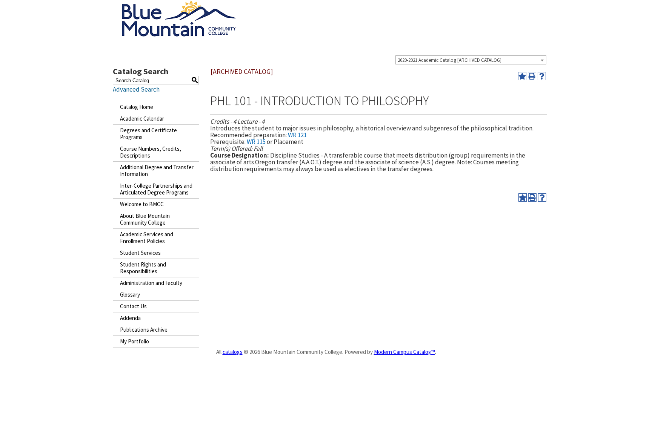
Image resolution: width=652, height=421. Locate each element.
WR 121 (297, 135)
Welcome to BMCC (142, 204)
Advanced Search (136, 89)
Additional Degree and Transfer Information (157, 171)
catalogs (233, 351)
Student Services (140, 252)
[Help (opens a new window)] (542, 76)
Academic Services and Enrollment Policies (146, 238)
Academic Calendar (142, 118)
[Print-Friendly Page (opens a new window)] (532, 76)
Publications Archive (144, 329)
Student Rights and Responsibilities (143, 268)
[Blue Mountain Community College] (178, 5)
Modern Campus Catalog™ (404, 351)
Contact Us (133, 306)
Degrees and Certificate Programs (148, 134)
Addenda (130, 317)
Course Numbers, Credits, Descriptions (150, 152)
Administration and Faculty (151, 282)
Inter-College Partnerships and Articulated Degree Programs (156, 189)
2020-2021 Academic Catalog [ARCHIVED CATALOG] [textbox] (449, 60)
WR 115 (256, 142)
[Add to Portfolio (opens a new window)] (522, 76)
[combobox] (470, 59)
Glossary (130, 294)
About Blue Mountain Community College (145, 219)
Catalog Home (136, 106)
